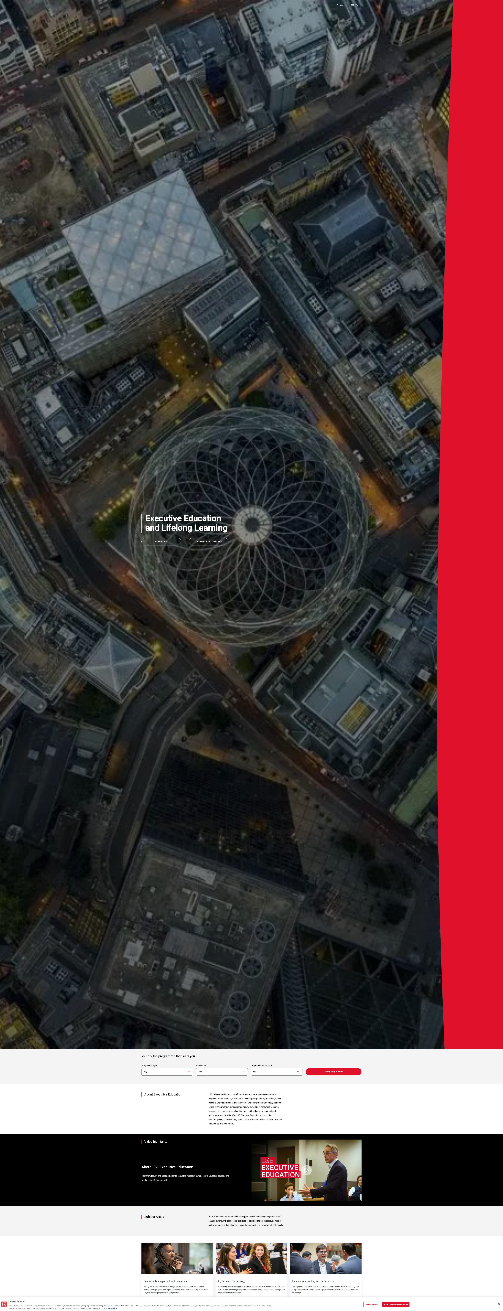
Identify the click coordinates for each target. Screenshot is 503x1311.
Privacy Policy (111, 1308)
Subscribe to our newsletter (208, 541)
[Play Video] (307, 1170)
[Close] (499, 1304)
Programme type (149, 1066)
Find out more (161, 541)
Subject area (201, 1066)
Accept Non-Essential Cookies (396, 1304)
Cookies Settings (371, 1304)
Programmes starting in (261, 1066)
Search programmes (333, 1071)
